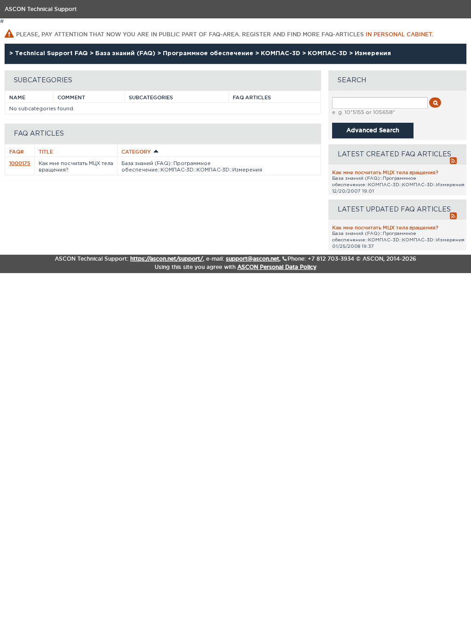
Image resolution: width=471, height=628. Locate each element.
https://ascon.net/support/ (166, 259)
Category (136, 151)
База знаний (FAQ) (126, 53)
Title (46, 151)
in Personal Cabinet (399, 34)
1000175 (19, 163)
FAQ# (16, 151)
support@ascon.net (252, 259)
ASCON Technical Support (41, 9)
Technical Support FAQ (52, 53)
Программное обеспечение (209, 53)
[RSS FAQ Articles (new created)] (450, 161)
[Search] (435, 102)
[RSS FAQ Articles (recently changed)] (450, 216)
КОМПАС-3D (281, 53)
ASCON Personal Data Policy (276, 267)
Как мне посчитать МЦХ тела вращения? (385, 172)
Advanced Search (372, 129)
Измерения (373, 53)
